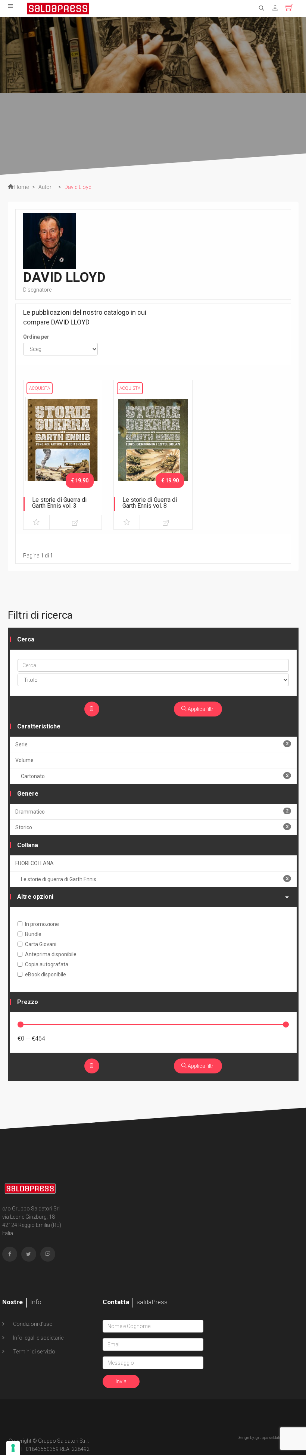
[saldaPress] (58, 8)
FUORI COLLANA (34, 863)
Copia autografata (46, 964)
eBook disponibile (45, 974)
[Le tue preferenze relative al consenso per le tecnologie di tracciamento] (13, 1448)
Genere (27, 793)
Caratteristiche (38, 726)
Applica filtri (201, 709)
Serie (151, 744)
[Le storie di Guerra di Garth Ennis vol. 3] (62, 451)
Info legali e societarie (37, 1338)
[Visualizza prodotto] (76, 522)
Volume (24, 760)
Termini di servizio (33, 1352)
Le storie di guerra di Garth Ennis (154, 879)
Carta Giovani (40, 944)
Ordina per (36, 337)
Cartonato (154, 776)
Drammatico (151, 811)
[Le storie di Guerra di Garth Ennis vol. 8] (153, 451)
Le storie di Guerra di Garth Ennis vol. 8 (149, 502)
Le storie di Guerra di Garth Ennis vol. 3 (59, 502)
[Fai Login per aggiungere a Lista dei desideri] (36, 522)
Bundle (33, 934)
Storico (151, 827)
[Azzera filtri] (91, 709)
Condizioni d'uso (32, 1324)
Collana (27, 845)
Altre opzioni (35, 896)
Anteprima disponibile (50, 954)
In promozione (42, 924)
